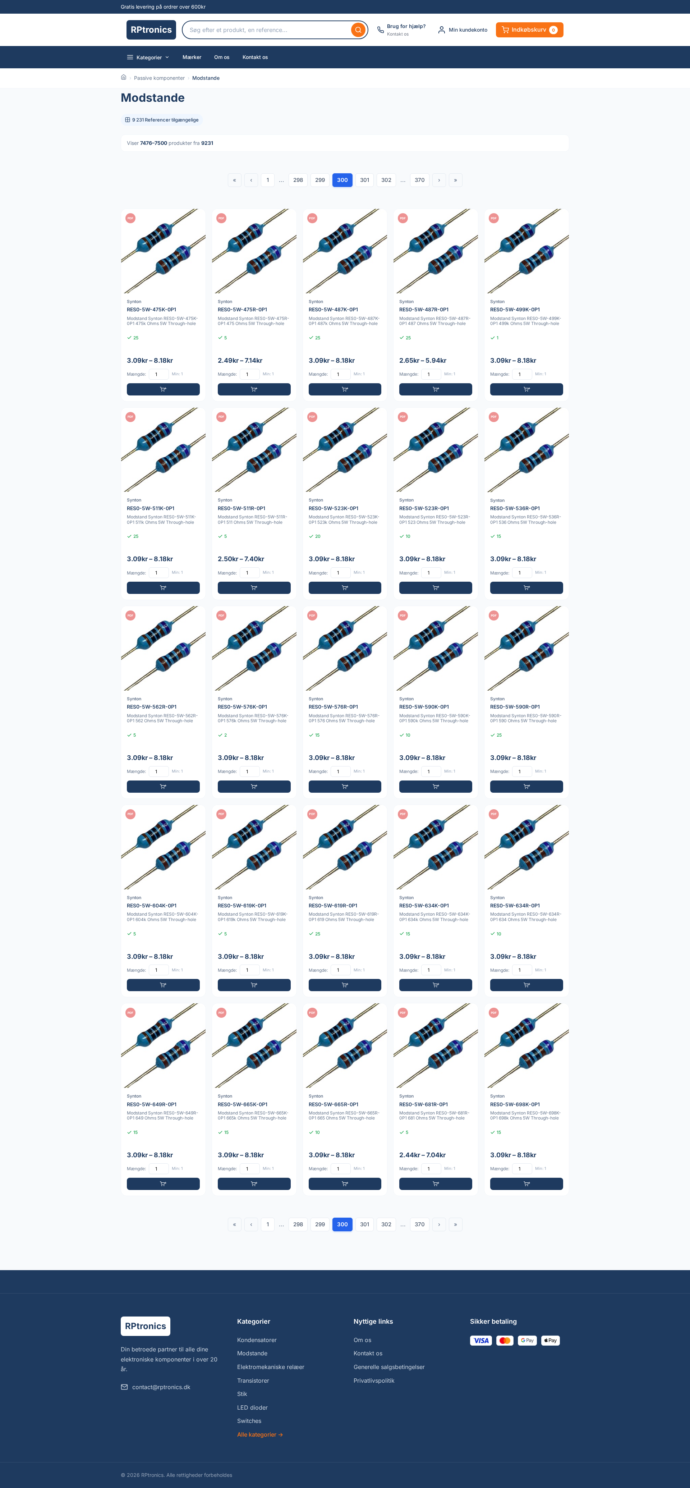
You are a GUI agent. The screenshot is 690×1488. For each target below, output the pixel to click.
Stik (242, 1393)
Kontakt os (255, 57)
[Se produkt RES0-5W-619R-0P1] (345, 901)
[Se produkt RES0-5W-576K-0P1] (254, 702)
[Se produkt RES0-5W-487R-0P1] (436, 305)
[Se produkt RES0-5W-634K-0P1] (436, 901)
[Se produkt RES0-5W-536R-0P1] (526, 504)
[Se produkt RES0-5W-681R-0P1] (436, 1099)
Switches (249, 1420)
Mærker (192, 57)
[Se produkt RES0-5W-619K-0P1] (254, 901)
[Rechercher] (358, 30)
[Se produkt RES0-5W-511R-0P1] (254, 504)
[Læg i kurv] (163, 389)
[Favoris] (195, 219)
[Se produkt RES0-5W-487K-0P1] (345, 305)
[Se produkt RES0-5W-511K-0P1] (163, 504)
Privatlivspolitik (374, 1380)
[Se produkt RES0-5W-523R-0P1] (436, 504)
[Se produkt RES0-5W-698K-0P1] (526, 1099)
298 (298, 180)
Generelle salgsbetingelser (389, 1366)
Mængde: (136, 374)
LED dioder (252, 1407)
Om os (222, 57)
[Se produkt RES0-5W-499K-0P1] (526, 305)
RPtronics (151, 29)
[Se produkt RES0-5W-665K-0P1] (254, 1099)
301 (364, 180)
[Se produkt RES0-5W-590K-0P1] (436, 702)
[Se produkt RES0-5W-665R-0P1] (345, 1099)
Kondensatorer (257, 1339)
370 (420, 180)
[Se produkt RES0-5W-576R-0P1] (345, 702)
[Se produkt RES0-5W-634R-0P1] (526, 901)
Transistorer (253, 1380)
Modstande (252, 1353)
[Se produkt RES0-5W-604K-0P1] (163, 901)
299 (320, 180)
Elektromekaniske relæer (270, 1366)
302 (386, 180)
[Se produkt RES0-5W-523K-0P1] (345, 504)
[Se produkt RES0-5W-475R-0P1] (254, 305)
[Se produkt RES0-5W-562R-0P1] (163, 702)
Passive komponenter (159, 78)
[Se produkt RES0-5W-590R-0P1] (526, 702)
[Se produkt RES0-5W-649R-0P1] (163, 1099)
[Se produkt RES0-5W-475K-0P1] (163, 305)
